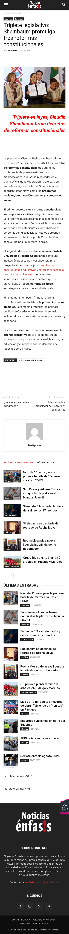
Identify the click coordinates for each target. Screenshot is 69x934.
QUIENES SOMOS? (21, 919)
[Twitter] (15, 380)
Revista (24, 760)
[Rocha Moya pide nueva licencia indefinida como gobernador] (12, 545)
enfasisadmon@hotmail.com (42, 882)
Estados (8, 549)
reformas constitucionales (31, 360)
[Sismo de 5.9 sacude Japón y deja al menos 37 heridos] (12, 510)
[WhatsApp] (31, 380)
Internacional (10, 515)
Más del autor (45, 462)
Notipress (12, 50)
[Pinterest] (23, 380)
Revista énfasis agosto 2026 (40, 756)
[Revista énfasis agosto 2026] (11, 761)
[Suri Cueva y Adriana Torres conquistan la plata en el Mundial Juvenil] (12, 493)
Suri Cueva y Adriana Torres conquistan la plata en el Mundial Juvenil (41, 493)
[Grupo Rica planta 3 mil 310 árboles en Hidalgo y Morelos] (12, 562)
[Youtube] (48, 906)
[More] (49, 58)
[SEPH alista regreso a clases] (11, 743)
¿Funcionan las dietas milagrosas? (16, 404)
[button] (5, 5)
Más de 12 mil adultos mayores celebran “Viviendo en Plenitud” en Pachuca (41, 705)
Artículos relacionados (18, 462)
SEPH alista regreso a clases (40, 738)
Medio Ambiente (12, 566)
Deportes (8, 498)
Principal (19, 19)
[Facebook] (7, 380)
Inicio (6, 13)
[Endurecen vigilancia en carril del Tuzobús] (11, 726)
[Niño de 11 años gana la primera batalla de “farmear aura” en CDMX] (12, 476)
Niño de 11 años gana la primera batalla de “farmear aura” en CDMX (41, 476)
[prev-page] (6, 575)
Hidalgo (24, 714)
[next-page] (11, 575)
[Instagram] (29, 906)
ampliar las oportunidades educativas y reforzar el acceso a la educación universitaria (34, 269)
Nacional (16, 13)
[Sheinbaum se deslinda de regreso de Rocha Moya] (12, 527)
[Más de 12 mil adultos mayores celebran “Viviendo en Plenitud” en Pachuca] (11, 707)
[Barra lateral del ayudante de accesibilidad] (65, 802)
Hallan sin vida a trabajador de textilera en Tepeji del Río (50, 406)
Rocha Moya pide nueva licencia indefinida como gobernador (39, 544)
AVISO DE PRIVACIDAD (44, 919)
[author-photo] (34, 440)
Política (8, 532)
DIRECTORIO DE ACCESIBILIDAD (34, 923)
